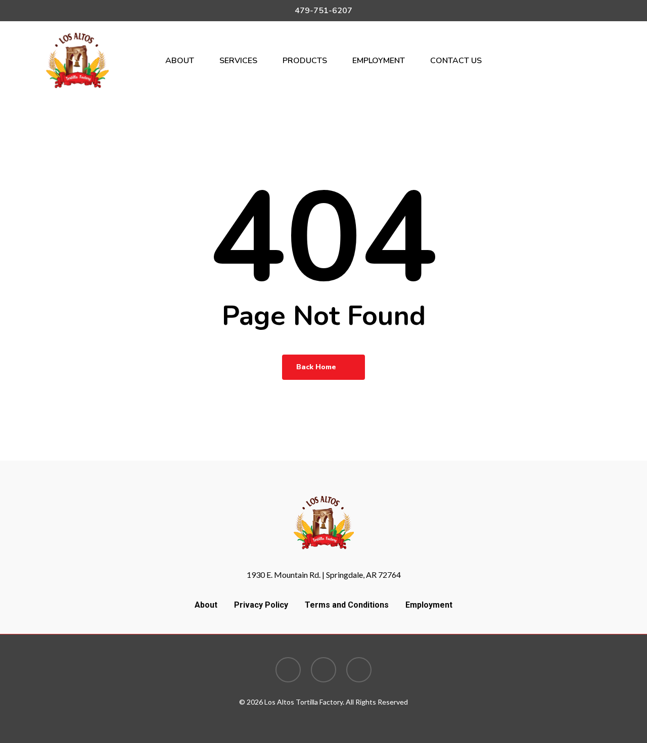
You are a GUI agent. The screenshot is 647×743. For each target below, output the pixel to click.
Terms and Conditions (347, 605)
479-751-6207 (323, 10)
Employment (428, 605)
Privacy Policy (261, 605)
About (206, 605)
